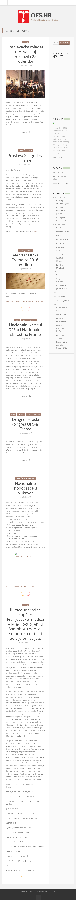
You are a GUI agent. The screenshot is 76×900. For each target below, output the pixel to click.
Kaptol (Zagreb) (62, 239)
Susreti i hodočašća (33, 415)
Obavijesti (28, 151)
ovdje (34, 231)
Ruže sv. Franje (61, 275)
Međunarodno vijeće (60, 183)
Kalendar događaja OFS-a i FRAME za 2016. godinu (24, 301)
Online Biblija (61, 314)
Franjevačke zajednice (61, 300)
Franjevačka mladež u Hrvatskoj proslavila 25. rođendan (25, 54)
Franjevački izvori (59, 297)
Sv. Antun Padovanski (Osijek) (60, 211)
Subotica (59, 254)
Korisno (55, 304)
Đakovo (59, 235)
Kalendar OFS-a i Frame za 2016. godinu (25, 259)
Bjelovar (59, 227)
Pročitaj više (25, 132)
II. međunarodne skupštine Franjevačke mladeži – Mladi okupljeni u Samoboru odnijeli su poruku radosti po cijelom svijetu (25, 624)
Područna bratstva (60, 198)
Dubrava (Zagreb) (62, 231)
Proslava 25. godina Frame (25, 158)
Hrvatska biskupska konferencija (60, 328)
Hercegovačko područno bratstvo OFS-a (61, 345)
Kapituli (24, 320)
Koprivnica (60, 243)
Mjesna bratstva (59, 224)
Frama (25, 42)
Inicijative (56, 272)
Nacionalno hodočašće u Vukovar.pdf (20, 586)
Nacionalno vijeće (59, 172)
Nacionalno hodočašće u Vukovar (25, 488)
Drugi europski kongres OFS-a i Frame (25, 424)
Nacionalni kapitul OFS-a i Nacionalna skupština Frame (25, 329)
